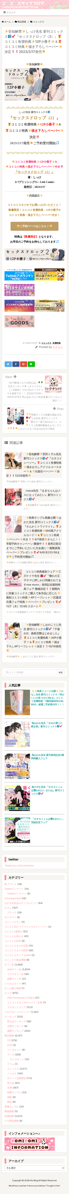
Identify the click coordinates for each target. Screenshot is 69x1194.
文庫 (9, 1087)
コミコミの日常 (13, 940)
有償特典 (57, 343)
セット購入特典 (13, 988)
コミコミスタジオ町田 (16, 950)
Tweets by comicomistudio (19, 865)
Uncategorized (13, 898)
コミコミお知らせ (14, 936)
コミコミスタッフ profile (18, 955)
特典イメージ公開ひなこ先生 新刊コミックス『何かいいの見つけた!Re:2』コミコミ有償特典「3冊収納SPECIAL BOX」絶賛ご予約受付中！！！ (47, 698)
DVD (9, 1045)
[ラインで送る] (31, 364)
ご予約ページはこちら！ (34, 226)
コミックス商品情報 (15, 959)
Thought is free (52, 1186)
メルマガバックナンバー (17, 1011)
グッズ (10, 1054)
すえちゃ (58, 347)
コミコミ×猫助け (13, 931)
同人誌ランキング (16, 1021)
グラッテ (12, 912)
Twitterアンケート (14, 888)
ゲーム (10, 1063)
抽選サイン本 (14, 978)
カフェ (8, 907)
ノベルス (12, 1073)
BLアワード (11, 884)
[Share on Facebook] (15, 364)
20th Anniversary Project (20, 997)
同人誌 (10, 1082)
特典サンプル (14, 1092)
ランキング (10, 1016)
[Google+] (23, 364)
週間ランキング (15, 1030)
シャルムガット (13, 983)
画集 (9, 1097)
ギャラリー (10, 917)
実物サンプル (12, 1106)
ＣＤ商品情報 (12, 1120)
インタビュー (14, 1049)
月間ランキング (15, 1026)
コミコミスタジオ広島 (16, 945)
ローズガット (17, 1059)
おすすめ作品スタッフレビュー (21, 903)
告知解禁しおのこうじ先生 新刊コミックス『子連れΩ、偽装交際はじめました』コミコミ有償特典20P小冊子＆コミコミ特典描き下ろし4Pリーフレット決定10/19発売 (34, 635)
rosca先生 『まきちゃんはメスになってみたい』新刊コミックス (42, 495)
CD (9, 1040)
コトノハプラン (13, 921)
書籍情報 (9, 1111)
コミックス (46, 343)
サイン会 (9, 964)
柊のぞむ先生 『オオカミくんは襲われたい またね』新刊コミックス (47, 790)
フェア (8, 992)
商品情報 (9, 1035)
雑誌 (9, 1101)
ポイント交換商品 (16, 1078)
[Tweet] (8, 364)
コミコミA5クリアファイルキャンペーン (26, 926)
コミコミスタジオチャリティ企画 (24, 1002)
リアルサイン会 (15, 974)
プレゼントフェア (16, 1007)
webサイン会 (14, 969)
